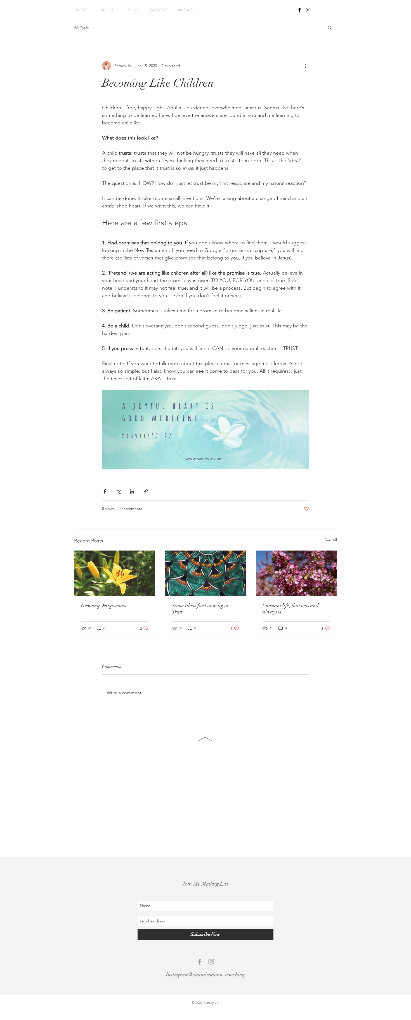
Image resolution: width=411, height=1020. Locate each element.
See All (331, 539)
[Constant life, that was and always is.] (296, 573)
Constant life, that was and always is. (291, 609)
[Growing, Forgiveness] (114, 573)
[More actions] (305, 65)
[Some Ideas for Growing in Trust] (205, 573)
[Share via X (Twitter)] (118, 491)
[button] (329, 27)
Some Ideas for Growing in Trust (200, 609)
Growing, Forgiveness (103, 606)
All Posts (81, 27)
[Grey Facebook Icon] (200, 961)
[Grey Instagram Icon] (211, 961)
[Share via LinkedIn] (132, 491)
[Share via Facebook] (104, 491)
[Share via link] (145, 491)
